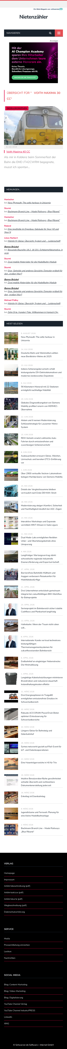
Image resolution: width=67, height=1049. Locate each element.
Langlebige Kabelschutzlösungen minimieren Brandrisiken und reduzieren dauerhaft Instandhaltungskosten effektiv (42, 681)
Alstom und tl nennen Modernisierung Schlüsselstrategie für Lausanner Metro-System (39, 424)
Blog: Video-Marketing (15, 991)
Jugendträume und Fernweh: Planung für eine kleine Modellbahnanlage (40, 814)
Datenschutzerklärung (14, 911)
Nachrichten (9, 958)
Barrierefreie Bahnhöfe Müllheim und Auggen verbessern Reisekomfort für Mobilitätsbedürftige (38, 576)
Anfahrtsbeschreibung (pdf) (17, 886)
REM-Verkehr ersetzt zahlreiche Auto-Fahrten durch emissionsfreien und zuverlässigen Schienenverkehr (39, 441)
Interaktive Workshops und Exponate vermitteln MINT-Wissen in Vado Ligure (39, 523)
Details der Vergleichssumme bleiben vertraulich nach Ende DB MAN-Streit (38, 491)
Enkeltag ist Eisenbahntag (33, 796)
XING (6, 1023)
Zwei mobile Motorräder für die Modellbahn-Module (32, 261)
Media (7, 938)
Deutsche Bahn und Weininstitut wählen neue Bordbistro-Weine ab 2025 (39, 355)
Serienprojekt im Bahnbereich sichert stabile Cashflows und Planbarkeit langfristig (41, 610)
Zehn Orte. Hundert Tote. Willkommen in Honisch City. (33, 312)
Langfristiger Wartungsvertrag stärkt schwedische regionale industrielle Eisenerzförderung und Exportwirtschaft (40, 559)
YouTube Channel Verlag (15, 1004)
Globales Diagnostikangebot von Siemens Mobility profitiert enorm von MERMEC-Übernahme (40, 406)
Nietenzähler (33, 16)
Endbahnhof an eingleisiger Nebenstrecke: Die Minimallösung (41, 663)
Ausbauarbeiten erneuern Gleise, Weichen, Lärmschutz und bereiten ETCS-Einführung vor (41, 459)
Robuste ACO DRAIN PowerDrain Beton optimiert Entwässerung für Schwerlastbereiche (40, 716)
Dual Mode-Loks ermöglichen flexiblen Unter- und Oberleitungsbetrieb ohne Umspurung (39, 541)
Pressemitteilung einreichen (17, 945)
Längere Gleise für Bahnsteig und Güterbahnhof (36, 732)
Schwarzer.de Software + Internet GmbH (34, 1044)
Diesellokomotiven (17, 108)
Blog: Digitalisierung (13, 997)
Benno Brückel (11, 246)
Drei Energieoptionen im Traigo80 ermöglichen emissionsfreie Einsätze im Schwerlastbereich (39, 698)
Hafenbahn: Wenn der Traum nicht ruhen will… (40, 626)
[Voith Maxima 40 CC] (33, 125)
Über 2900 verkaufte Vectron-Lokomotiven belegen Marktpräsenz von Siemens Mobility (42, 475)
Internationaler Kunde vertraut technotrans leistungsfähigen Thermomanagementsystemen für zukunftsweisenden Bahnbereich (40, 645)
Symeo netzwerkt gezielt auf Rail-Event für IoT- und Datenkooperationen (41, 748)
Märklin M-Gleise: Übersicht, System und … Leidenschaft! (34, 241)
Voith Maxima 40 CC (18, 152)
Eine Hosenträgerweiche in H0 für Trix (39, 762)
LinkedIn (8, 1017)
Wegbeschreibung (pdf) (15, 905)
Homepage (9, 873)
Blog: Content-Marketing (15, 984)
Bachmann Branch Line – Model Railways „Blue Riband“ (34, 211)
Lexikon (7, 951)
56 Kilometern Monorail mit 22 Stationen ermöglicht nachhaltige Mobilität (40, 388)
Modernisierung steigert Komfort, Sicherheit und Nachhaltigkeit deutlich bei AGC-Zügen (41, 507)
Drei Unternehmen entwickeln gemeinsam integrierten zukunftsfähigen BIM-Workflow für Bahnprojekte (41, 594)
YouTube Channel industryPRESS (19, 1010)
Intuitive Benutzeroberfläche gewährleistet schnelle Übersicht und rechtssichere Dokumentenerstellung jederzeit (41, 782)
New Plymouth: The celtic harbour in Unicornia (29, 202)
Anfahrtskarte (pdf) (13, 899)
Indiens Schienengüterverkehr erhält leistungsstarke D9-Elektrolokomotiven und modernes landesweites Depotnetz (41, 372)
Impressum (9, 879)
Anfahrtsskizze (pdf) (13, 892)
